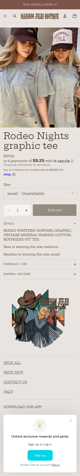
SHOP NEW (13, 372)
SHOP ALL (12, 362)
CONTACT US (15, 382)
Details (9, 223)
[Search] (15, 16)
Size (7, 185)
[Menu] (5, 16)
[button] (40, 161)
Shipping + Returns (17, 274)
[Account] (65, 16)
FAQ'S (8, 392)
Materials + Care (15, 264)
